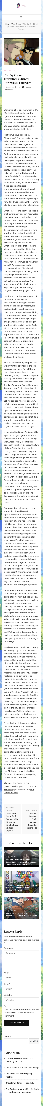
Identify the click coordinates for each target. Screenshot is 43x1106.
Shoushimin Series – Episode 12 (20, 1083)
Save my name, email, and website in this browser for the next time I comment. (22, 1012)
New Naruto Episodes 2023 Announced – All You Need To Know (21, 914)
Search (7, 1036)
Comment (9, 948)
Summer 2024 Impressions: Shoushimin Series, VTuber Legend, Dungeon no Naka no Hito (21, 861)
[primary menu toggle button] (21, 17)
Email (7, 984)
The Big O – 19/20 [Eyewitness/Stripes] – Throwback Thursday (20, 786)
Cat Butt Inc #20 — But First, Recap (22, 1067)
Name (7, 972)
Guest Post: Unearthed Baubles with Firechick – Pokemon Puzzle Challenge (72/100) (21, 887)
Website (8, 995)
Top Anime (9, 70)
